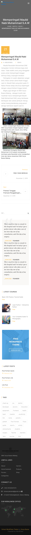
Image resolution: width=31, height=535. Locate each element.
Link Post (5, 385)
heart (4, 414)
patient (5, 421)
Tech (4, 436)
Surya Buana (25, 529)
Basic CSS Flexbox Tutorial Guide (12, 297)
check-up (5, 403)
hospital (12, 414)
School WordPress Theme (10, 529)
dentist (20, 403)
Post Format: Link (7, 378)
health (24, 410)
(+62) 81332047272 (10, 488)
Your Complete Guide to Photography (20, 317)
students (17, 429)
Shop (18, 472)
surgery (5, 432)
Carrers (18, 466)
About (3, 466)
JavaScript (22, 414)
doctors (15, 407)
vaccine (11, 436)
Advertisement (6, 469)
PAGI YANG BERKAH (20, 173)
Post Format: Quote (8, 371)
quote (4, 425)
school (20, 425)
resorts (12, 425)
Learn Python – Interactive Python (20, 306)
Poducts (19, 469)
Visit (19, 436)
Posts (24, 421)
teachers (22, 432)
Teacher (13, 432)
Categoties (5, 476)
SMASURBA (9, 62)
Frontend (16, 410)
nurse (10, 418)
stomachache (7, 429)
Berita (15, 26)
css (13, 403)
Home (9, 26)
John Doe (8, 241)
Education (24, 407)
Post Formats (15, 421)
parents (18, 418)
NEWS (20, 26)
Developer (6, 407)
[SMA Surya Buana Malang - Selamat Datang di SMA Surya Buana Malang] (9, 3)
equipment (6, 410)
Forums (3, 472)
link (4, 418)
